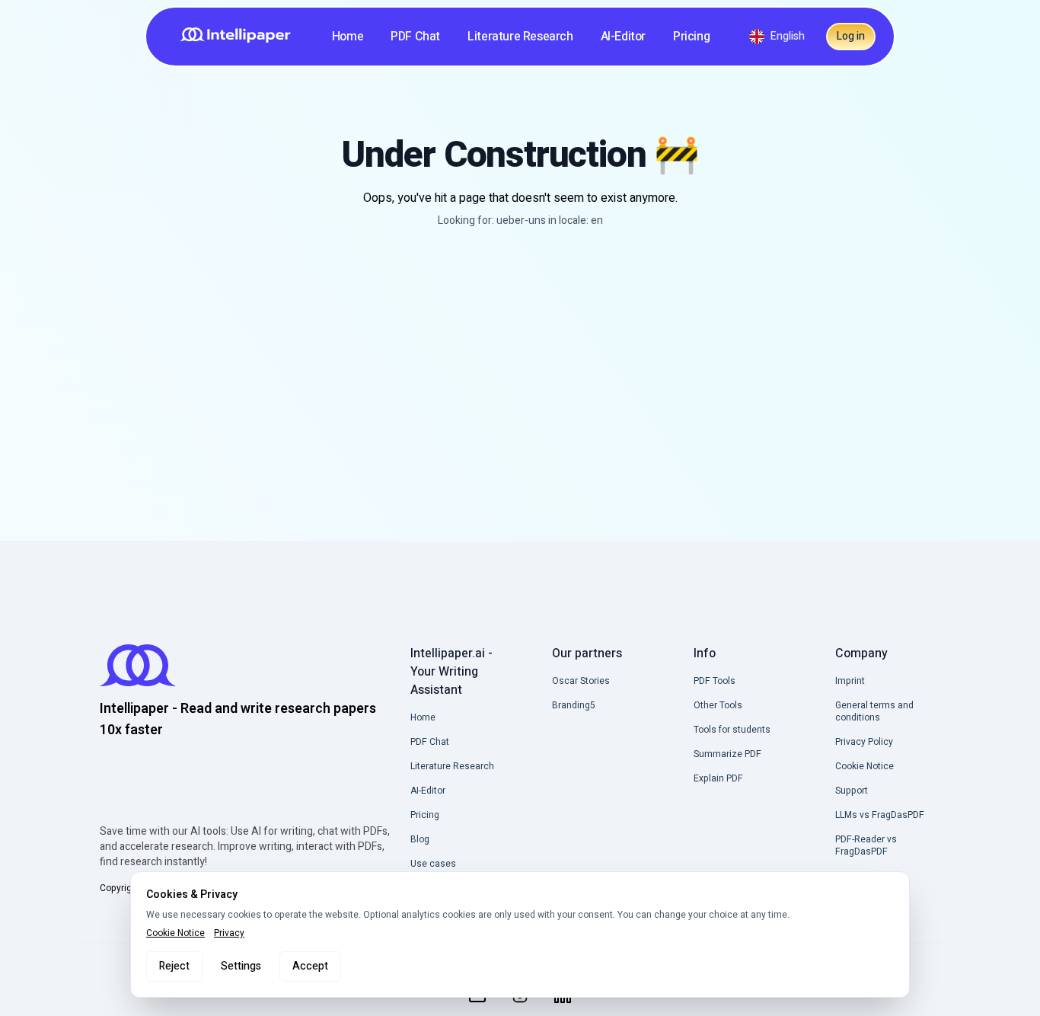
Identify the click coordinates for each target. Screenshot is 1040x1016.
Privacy (229, 933)
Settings (241, 966)
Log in (851, 36)
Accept (310, 966)
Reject (174, 966)
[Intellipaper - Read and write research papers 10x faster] (240, 36)
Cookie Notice (175, 933)
